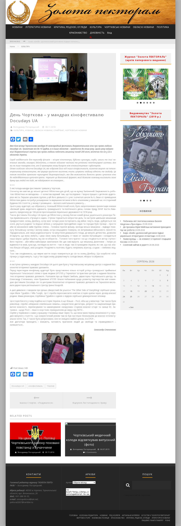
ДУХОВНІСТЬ (97, 32)
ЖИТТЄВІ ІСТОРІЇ (83, 518)
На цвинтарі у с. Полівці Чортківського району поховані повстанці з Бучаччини (35, 442)
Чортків (50, 386)
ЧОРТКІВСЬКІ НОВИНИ (117, 27)
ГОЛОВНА (73, 515)
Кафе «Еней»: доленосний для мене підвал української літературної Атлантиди (67, 42)
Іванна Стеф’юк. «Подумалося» (36, 402)
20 (146, 291)
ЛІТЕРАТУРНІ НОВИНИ (38, 27)
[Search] (90, 37)
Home (12, 46)
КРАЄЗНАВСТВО (78, 32)
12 (138, 286)
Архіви (69, 482)
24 (124, 296)
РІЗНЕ (167, 520)
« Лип (131, 307)
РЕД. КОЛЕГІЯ (114, 515)
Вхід (109, 32)
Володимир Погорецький (26, 127)
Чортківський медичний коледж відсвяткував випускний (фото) (90, 439)
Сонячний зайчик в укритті (136, 244)
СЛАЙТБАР (59, 130)
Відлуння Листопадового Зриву (90, 402)
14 (153, 286)
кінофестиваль (36, 386)
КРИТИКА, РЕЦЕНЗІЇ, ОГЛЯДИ (70, 27)
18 (131, 291)
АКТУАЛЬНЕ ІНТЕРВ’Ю (131, 515)
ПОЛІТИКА (163, 27)
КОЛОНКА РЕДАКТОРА (88, 515)
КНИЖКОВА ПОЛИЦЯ (100, 518)
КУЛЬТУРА (96, 27)
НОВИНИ (17, 27)
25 (131, 296)
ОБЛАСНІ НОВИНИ (143, 27)
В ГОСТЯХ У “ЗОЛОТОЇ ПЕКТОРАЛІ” (156, 515)
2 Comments (91, 452)
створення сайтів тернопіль (137, 495)
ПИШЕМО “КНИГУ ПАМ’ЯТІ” (152, 520)
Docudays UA (18, 386)
